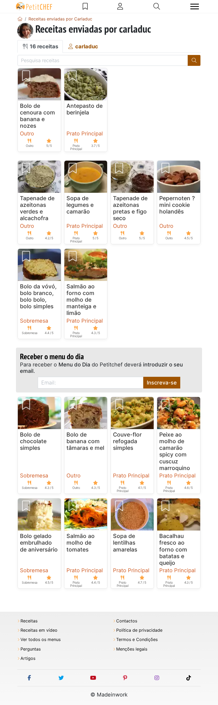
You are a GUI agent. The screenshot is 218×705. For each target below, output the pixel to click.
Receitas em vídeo (38, 630)
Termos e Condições (137, 639)
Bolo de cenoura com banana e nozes (37, 115)
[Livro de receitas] (85, 6)
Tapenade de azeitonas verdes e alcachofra (37, 208)
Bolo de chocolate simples (33, 441)
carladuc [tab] (86, 46)
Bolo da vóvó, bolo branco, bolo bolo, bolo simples (38, 296)
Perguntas (30, 649)
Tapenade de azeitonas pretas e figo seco (130, 208)
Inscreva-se (162, 382)
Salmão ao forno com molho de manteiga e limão (81, 300)
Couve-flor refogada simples (127, 441)
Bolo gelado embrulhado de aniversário (39, 543)
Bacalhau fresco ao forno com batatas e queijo (173, 549)
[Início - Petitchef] (20, 19)
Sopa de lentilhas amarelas (125, 543)
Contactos (126, 620)
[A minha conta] (120, 6)
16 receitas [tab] (43, 46)
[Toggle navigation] (194, 6)
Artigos (27, 658)
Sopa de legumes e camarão (80, 205)
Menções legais (131, 649)
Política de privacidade (139, 630)
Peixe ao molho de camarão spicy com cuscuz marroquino (174, 451)
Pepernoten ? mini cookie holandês (177, 205)
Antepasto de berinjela (84, 109)
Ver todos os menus (40, 639)
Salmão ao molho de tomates (80, 543)
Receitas (28, 620)
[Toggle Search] (156, 6)
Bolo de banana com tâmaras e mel (85, 441)
